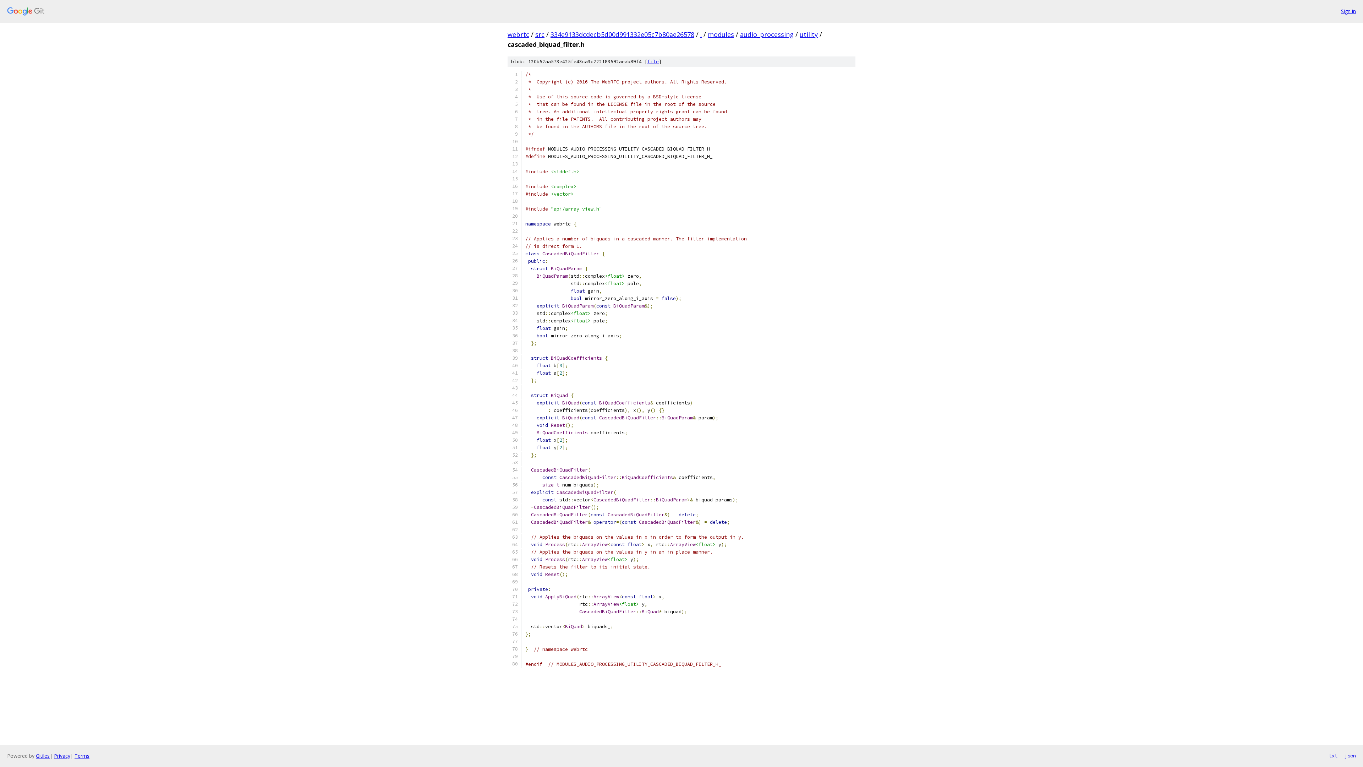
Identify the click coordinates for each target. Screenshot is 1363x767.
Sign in (1348, 11)
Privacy (62, 755)
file (653, 62)
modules (721, 34)
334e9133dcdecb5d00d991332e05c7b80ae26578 (622, 34)
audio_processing (767, 34)
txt (1333, 755)
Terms (82, 755)
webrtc (518, 34)
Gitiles (43, 755)
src (539, 34)
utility (809, 34)
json (1350, 755)
